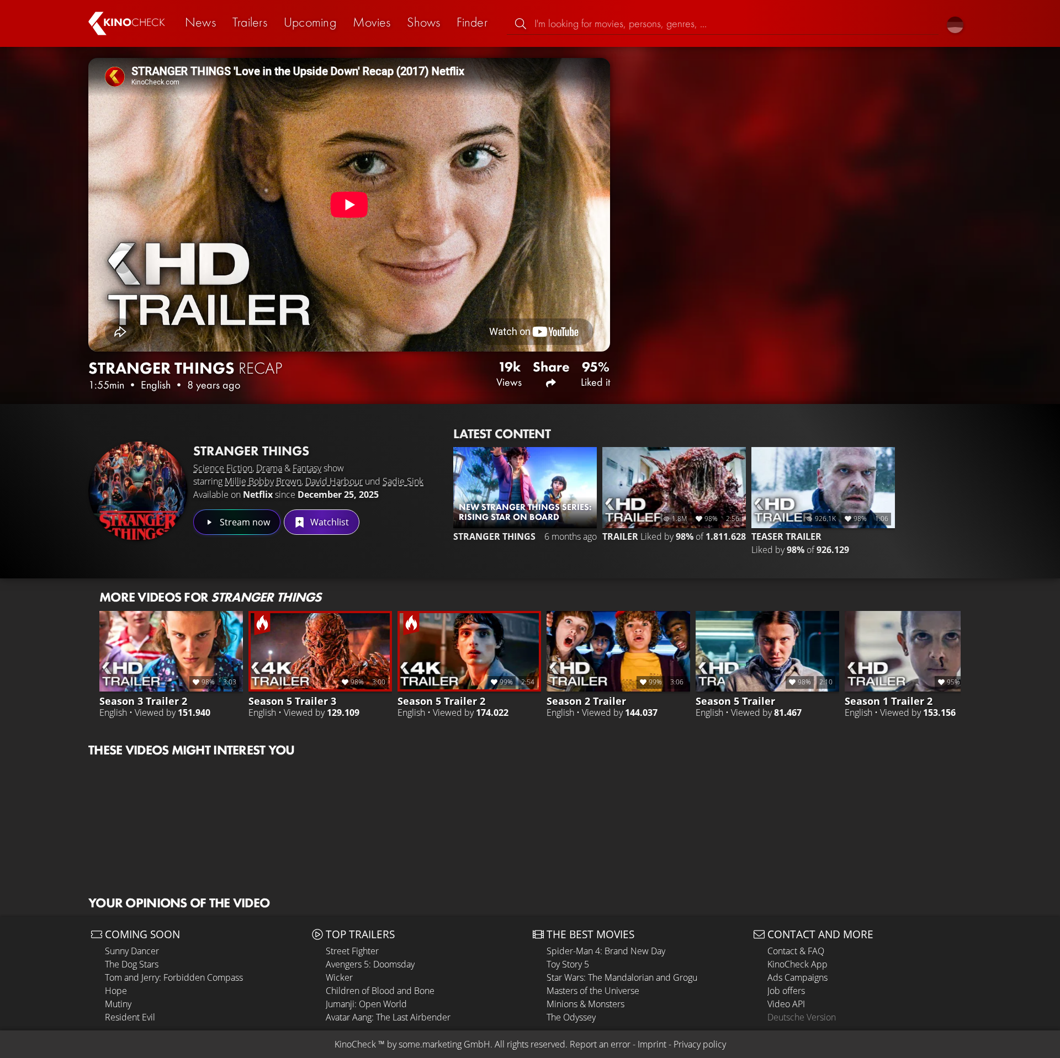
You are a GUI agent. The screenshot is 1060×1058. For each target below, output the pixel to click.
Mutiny (118, 1003)
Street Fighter (352, 950)
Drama (269, 468)
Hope (116, 990)
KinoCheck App (797, 964)
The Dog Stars (131, 964)
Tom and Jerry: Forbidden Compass (174, 977)
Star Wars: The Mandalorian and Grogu (622, 977)
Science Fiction (222, 468)
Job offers (786, 990)
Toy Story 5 (568, 964)
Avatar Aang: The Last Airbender (388, 1017)
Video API (786, 1003)
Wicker (339, 977)
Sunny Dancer (132, 950)
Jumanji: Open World (366, 1003)
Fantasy (307, 468)
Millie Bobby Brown (263, 481)
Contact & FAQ (795, 950)
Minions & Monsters (585, 1003)
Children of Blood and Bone (380, 990)
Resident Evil (130, 1017)
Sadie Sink (403, 481)
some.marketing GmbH (444, 1044)
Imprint (652, 1044)
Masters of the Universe (593, 990)
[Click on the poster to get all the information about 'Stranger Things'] (138, 491)
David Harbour (334, 481)
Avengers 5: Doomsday (370, 964)
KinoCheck (355, 1044)
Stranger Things (251, 450)
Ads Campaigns (797, 977)
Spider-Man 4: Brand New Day (606, 950)
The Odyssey (571, 1017)
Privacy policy (700, 1044)
